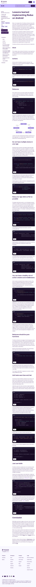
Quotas (28, 565)
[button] (34, 2)
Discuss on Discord (5, 32)
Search (33, 5)
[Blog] (2, 5)
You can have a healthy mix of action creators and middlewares (6, 51)
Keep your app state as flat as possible (6, 48)
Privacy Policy (29, 561)
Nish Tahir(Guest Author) (5, 12)
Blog (19, 563)
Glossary (11, 567)
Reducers (4, 42)
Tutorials (11, 559)
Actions (4, 41)
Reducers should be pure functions (6, 55)
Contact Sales (21, 557)
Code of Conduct (30, 569)
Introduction (4, 37)
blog (17, 543)
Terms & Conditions (30, 557)
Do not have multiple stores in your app (6, 45)
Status (11, 561)
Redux (24, 535)
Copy (14, 72)
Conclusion (3, 62)
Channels (3, 557)
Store (3, 39)
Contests (28, 563)
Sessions (12, 565)
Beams (3, 559)
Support (11, 563)
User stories (21, 559)
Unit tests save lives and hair (6, 58)
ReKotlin (29, 535)
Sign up (30, 2)
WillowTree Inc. (30, 539)
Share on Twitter (4, 30)
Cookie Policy (29, 559)
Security (28, 567)
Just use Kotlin (5, 60)
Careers (20, 565)
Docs (11, 557)
